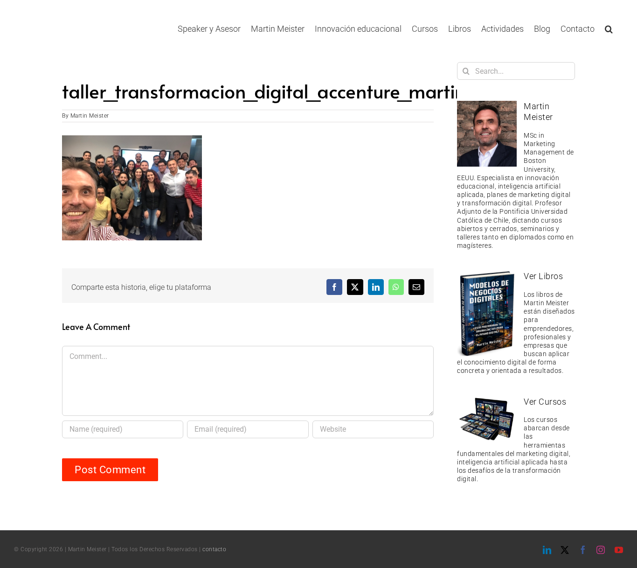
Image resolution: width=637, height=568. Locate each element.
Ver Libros (543, 276)
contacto (214, 549)
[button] (609, 28)
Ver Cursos (545, 402)
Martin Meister (89, 115)
